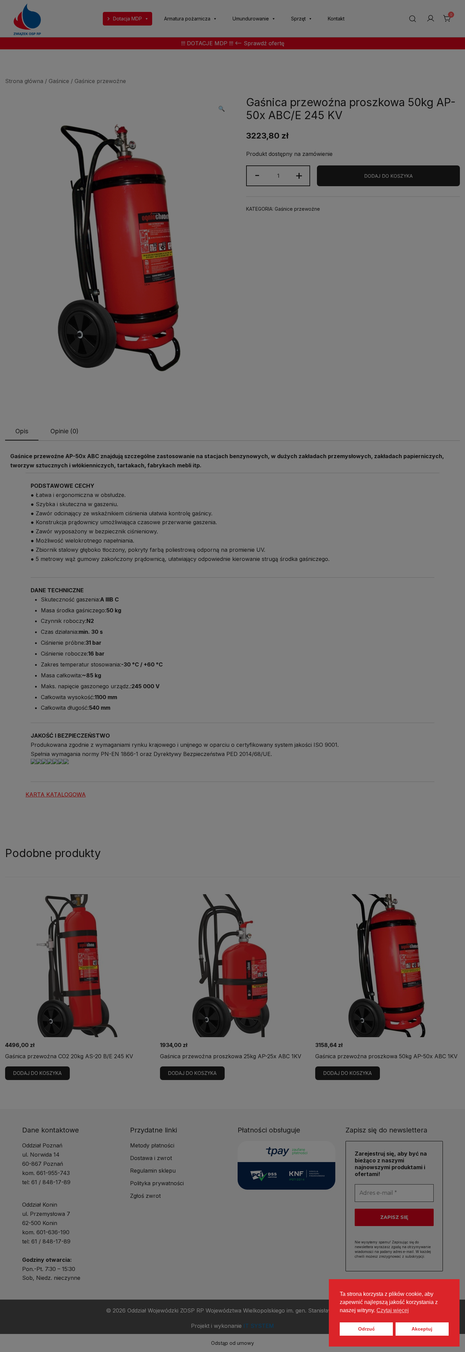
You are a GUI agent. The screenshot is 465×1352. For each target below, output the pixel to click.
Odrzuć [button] (366, 1329)
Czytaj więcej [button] (392, 1310)
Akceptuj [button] (422, 1329)
